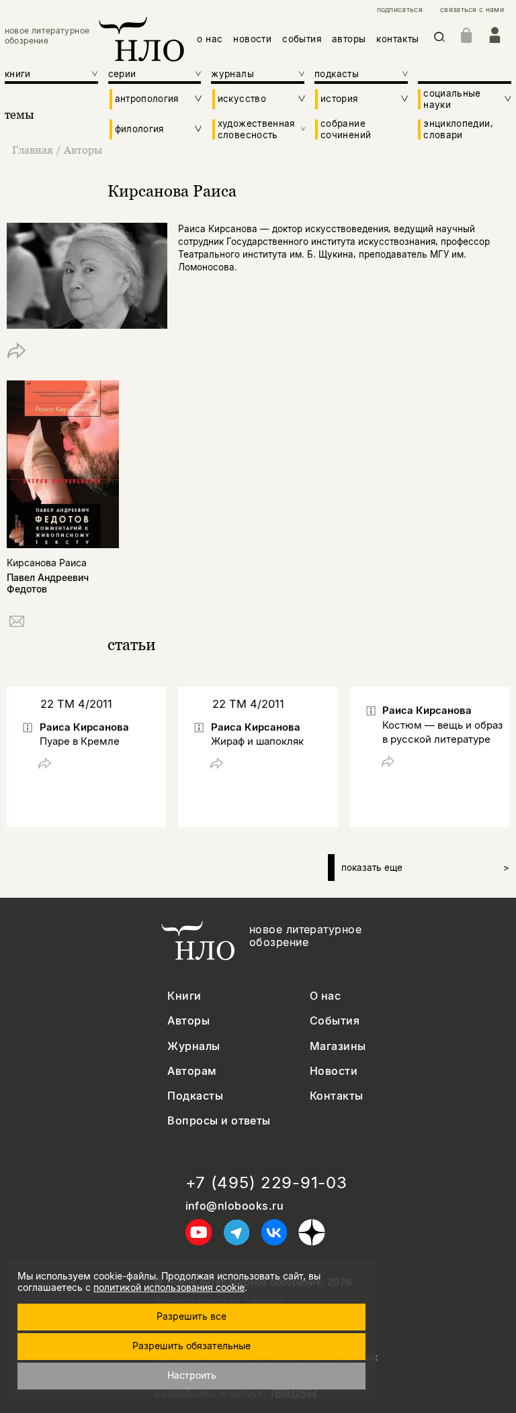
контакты (397, 39)
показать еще (425, 867)
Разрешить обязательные (191, 1345)
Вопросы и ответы (219, 1120)
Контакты (336, 1096)
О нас (325, 996)
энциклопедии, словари (458, 129)
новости (252, 39)
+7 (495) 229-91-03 (266, 1182)
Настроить (191, 1375)
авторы (349, 39)
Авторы (83, 150)
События (334, 1020)
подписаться (400, 10)
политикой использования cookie (169, 1287)
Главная (32, 150)
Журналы (193, 1046)
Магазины (338, 1046)
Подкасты (195, 1096)
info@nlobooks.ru (234, 1206)
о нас (209, 39)
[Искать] (439, 39)
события (301, 39)
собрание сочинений (345, 129)
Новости (333, 1071)
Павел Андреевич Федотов (48, 583)
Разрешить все (191, 1316)
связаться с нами (472, 10)
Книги (184, 996)
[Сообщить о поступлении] (17, 623)
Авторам (191, 1071)
